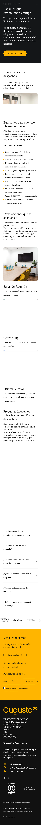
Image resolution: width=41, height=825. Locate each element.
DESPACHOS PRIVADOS (15, 719)
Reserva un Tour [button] (13, 53)
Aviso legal (19, 808)
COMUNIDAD (10, 734)
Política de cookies (9, 808)
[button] (36, 4)
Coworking (11, 338)
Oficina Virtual (13, 389)
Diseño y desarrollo (9, 817)
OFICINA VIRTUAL (13, 727)
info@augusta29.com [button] (19, 764)
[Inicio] (20, 711)
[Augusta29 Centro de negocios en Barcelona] (12, 4)
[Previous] (17, 111)
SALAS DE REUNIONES (15, 722)
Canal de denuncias (17, 811)
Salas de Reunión (15, 286)
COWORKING (10, 724)
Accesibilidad (28, 811)
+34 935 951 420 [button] (17, 771)
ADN (5, 732)
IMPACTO (8, 729)
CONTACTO (9, 737)
